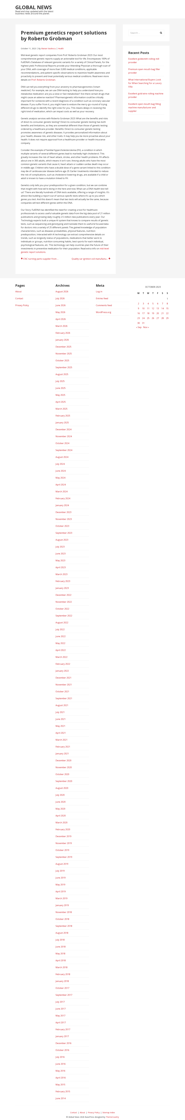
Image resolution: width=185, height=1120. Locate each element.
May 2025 (60, 394)
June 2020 (61, 801)
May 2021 (60, 725)
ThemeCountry (112, 1117)
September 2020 (64, 781)
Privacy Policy (22, 305)
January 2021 (62, 753)
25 (148, 318)
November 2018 (64, 912)
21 (162, 313)
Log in (99, 291)
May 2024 (60, 477)
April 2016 (61, 1077)
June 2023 (61, 553)
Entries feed (102, 298)
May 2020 (60, 808)
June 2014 (61, 1098)
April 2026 (61, 319)
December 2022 (63, 594)
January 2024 (62, 505)
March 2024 (61, 491)
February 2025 (63, 415)
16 (138, 313)
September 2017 (64, 994)
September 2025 (64, 367)
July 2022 (60, 629)
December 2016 (63, 1043)
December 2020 (63, 760)
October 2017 (62, 988)
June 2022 (61, 636)
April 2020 (61, 815)
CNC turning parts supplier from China (42, 258)
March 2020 (61, 822)
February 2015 (63, 1091)
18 (148, 313)
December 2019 (63, 836)
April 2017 (61, 1022)
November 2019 (64, 843)
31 (143, 323)
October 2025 (62, 360)
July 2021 (60, 712)
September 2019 (64, 857)
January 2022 (62, 670)
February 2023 (63, 581)
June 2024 (61, 470)
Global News (33, 7)
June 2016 (61, 1063)
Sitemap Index (108, 1112)
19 (153, 313)
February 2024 (63, 498)
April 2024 (61, 484)
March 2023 (61, 574)
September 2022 (64, 615)
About (18, 291)
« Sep (139, 327)
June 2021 (61, 719)
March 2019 (61, 898)
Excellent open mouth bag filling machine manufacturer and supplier (144, 107)
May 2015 (60, 1084)
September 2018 (64, 925)
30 (138, 323)
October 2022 (62, 608)
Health (61, 48)
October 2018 (62, 919)
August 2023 (62, 539)
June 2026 (61, 305)
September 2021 (64, 698)
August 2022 (62, 622)
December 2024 (63, 429)
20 (157, 313)
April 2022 (61, 650)
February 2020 (63, 829)
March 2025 (61, 408)
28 (162, 318)
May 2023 (60, 560)
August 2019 (62, 863)
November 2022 (64, 601)
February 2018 (63, 974)
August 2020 (62, 788)
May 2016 (60, 1070)
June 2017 (61, 1008)
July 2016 (60, 1057)
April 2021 (61, 732)
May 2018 (60, 953)
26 (153, 318)
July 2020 (60, 794)
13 (157, 308)
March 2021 (61, 739)
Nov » (146, 327)
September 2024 (64, 450)
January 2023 (62, 588)
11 (148, 308)
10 (143, 308)
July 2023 (60, 546)
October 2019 (62, 850)
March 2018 (61, 967)
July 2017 (60, 1001)
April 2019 (61, 891)
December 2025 (63, 346)
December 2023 (63, 512)
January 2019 (62, 905)
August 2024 (62, 457)
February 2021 (63, 746)
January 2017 (62, 1036)
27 (157, 318)
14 (162, 308)
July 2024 (60, 463)
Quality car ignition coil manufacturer (90, 258)
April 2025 (61, 401)
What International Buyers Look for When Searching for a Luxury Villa (145, 83)
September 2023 (64, 532)
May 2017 (60, 1015)
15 (167, 308)
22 (167, 313)
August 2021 (62, 705)
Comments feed (104, 305)
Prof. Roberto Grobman (43, 79)
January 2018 (62, 981)
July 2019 (60, 870)
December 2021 (63, 677)
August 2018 (62, 932)
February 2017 (63, 1029)
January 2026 (62, 339)
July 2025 (60, 381)
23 (138, 318)
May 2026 (60, 312)
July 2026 (60, 298)
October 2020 (62, 774)
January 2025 (62, 422)
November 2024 (64, 436)
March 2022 (61, 657)
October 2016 (62, 1050)
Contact (19, 298)
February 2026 (63, 332)
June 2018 (61, 946)
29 (167, 318)
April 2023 (61, 567)
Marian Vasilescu (48, 48)
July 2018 (60, 939)
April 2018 (61, 960)
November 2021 (64, 684)
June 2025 (61, 388)
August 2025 (62, 374)
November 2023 (64, 519)
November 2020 (64, 767)
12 (153, 308)
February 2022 (63, 663)
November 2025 (64, 353)
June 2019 (61, 877)
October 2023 (62, 526)
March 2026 (61, 326)
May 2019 (60, 884)
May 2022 (60, 643)
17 (143, 313)
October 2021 (62, 691)
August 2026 (62, 291)
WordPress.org (103, 312)
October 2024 (62, 443)
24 (143, 318)
